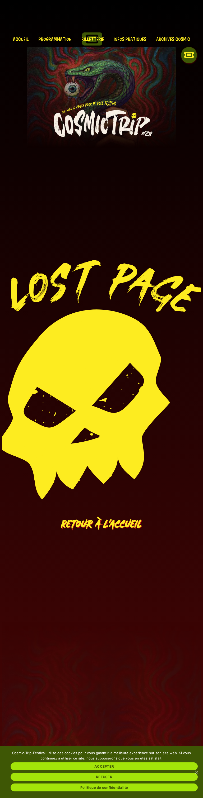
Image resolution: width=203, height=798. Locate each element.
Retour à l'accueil (101, 520)
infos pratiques (130, 39)
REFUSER (104, 777)
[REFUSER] (196, 772)
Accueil (21, 39)
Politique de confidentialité (104, 787)
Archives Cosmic (173, 39)
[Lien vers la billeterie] (189, 59)
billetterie (92, 39)
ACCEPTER (104, 766)
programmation (55, 39)
